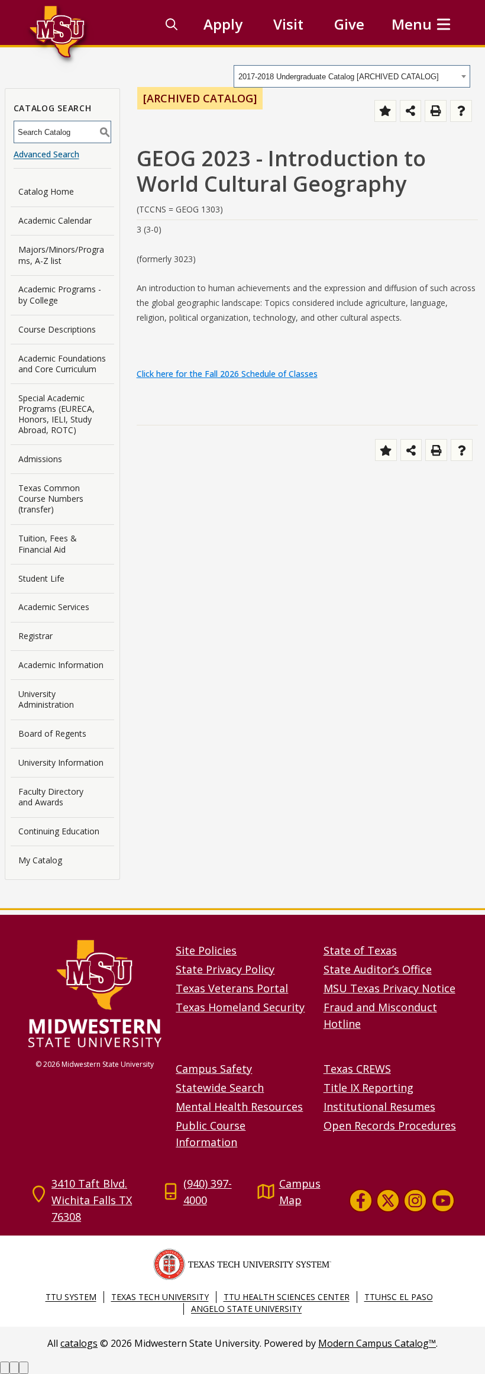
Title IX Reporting (368, 1088)
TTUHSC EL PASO (398, 1296)
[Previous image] (4, 1368)
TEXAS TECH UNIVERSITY (160, 1296)
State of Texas (360, 950)
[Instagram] (415, 1200)
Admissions (40, 459)
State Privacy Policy (225, 969)
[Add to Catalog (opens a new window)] (385, 111)
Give (349, 24)
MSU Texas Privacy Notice (389, 988)
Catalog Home (46, 191)
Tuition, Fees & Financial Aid (47, 543)
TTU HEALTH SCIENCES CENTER (287, 1296)
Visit (288, 24)
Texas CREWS (357, 1069)
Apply (222, 24)
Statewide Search (220, 1088)
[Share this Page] (411, 111)
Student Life (41, 578)
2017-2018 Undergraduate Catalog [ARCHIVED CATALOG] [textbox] (338, 76)
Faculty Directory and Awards (50, 797)
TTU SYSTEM (71, 1296)
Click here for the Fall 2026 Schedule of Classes (227, 373)
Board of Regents (52, 733)
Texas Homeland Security (240, 1007)
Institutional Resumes (379, 1106)
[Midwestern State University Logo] (94, 993)
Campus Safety (214, 1069)
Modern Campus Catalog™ (377, 1343)
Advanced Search (46, 154)
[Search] (171, 24)
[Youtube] (443, 1200)
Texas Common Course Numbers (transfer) (50, 498)
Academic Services (53, 606)
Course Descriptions (57, 329)
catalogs (79, 1343)
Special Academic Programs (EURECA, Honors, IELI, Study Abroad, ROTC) (56, 414)
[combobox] (352, 76)
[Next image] (14, 1368)
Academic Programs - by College (59, 294)
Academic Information (61, 664)
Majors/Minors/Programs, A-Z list (61, 255)
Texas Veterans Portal (232, 988)
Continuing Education (58, 831)
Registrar (35, 635)
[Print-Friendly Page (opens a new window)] (436, 111)
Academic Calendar (55, 220)
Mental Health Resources (239, 1106)
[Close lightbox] (23, 1368)
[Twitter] (388, 1200)
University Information (61, 762)
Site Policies (206, 950)
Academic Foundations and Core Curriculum (62, 364)
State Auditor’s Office (378, 969)
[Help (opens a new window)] (461, 111)
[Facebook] (360, 1200)
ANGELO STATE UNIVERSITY (246, 1308)
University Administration (46, 699)
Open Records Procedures (390, 1125)
